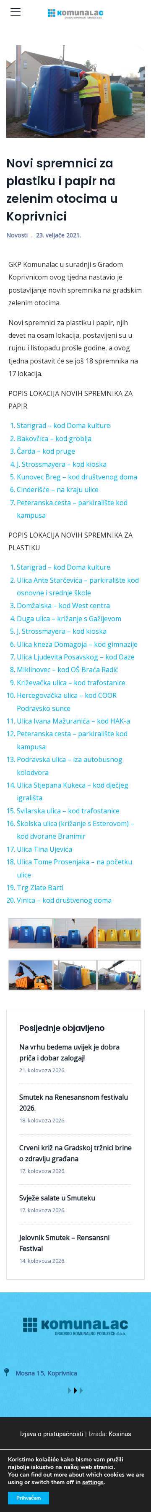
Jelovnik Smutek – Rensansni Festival (64, 1243)
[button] (69, 1390)
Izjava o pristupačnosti (51, 1434)
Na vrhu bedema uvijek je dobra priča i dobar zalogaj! (69, 1052)
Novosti (17, 235)
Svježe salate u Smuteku (57, 1198)
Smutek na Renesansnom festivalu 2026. (73, 1102)
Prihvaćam (28, 1498)
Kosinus (120, 1434)
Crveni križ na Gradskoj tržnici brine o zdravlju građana (75, 1153)
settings (93, 1482)
